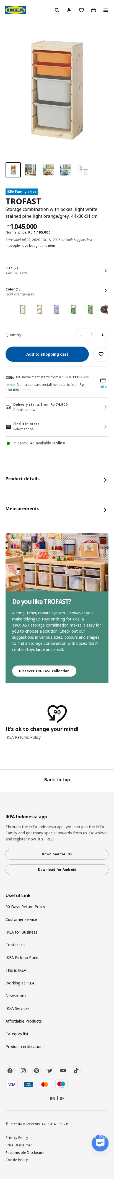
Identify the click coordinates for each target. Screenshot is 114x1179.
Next (103, 309)
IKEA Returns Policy (23, 737)
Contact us (15, 944)
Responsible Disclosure (25, 1152)
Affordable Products (24, 1021)
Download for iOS (57, 854)
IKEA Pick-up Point (22, 957)
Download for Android (57, 869)
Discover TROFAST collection (44, 671)
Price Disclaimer (19, 1145)
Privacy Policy (17, 1137)
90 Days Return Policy (25, 906)
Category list (17, 1033)
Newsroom (16, 995)
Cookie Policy (17, 1159)
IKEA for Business (21, 932)
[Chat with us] (100, 1143)
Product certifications (25, 1046)
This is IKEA (16, 970)
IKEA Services (18, 1008)
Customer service (21, 919)
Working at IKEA (20, 983)
